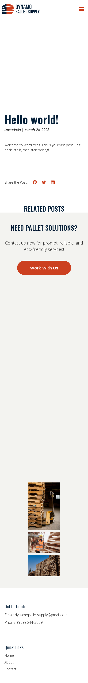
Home (9, 655)
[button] (81, 8)
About (9, 662)
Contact (10, 669)
